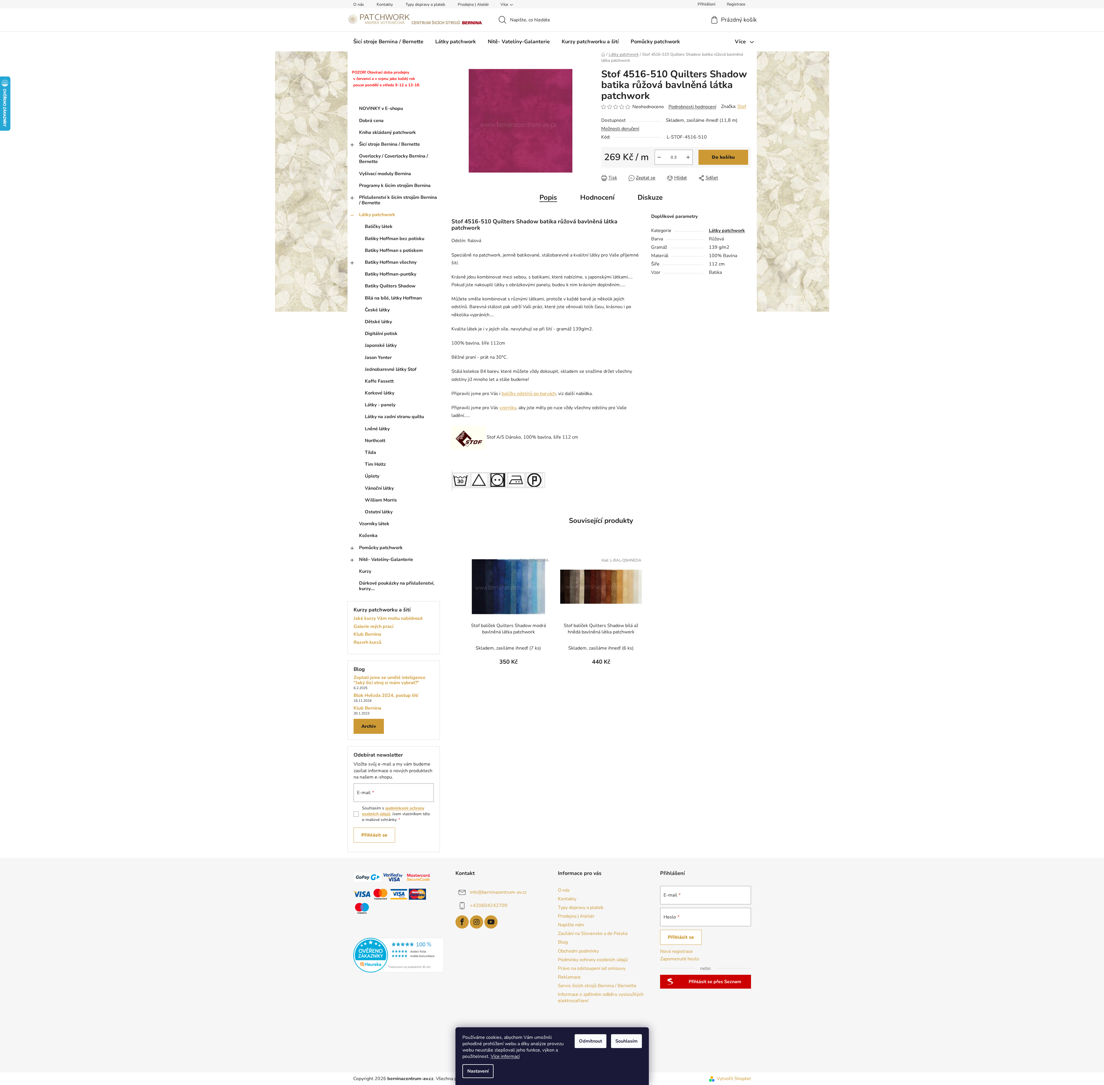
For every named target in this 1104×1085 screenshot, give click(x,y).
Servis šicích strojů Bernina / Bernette (597, 986)
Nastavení (478, 1071)
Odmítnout (590, 1041)
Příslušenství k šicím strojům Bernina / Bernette (398, 200)
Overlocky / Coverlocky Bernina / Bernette (393, 159)
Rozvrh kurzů (367, 642)
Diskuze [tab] (650, 197)
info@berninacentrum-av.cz (498, 892)
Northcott (375, 440)
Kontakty (385, 4)
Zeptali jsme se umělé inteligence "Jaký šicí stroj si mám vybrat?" (389, 680)
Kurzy (365, 571)
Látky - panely (380, 405)
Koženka (368, 535)
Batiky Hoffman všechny (390, 262)
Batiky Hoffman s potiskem (394, 250)
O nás (358, 4)
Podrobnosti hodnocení (692, 107)
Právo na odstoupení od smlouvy (591, 968)
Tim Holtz (375, 464)
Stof (741, 106)
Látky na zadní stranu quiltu (394, 417)
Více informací (505, 1056)
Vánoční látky (379, 488)
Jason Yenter (378, 357)
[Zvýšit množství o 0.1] (688, 157)
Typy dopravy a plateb (425, 4)
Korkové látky (379, 393)
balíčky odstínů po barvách (529, 393)
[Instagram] (476, 922)
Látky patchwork (377, 215)
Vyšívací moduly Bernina (385, 174)
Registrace (736, 4)
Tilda (370, 452)
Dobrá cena (371, 120)
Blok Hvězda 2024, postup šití (386, 695)
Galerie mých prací (373, 626)
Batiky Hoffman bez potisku (394, 238)
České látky (377, 310)
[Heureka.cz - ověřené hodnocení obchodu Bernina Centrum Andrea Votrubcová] (398, 955)
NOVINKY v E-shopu (381, 108)
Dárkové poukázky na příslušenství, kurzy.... (396, 586)
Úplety (372, 476)
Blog (563, 942)
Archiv (368, 726)
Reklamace (569, 977)
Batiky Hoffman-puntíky (390, 274)
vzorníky (507, 408)
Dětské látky (378, 322)
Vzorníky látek (374, 524)
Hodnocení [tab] (597, 197)
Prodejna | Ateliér (473, 4)
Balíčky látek (379, 226)
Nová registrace (676, 951)
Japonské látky (381, 345)
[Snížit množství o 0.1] (659, 157)
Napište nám (571, 925)
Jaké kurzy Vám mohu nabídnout (388, 618)
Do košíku (723, 157)
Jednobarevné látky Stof (390, 369)
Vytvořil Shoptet (734, 1078)
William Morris (381, 500)
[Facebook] (462, 922)
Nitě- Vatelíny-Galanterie (386, 559)
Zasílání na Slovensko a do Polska (592, 933)
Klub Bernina (367, 634)
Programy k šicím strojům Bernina (395, 185)
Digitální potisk (381, 333)
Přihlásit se (374, 835)
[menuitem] (388, 41)
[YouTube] (491, 922)
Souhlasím (626, 1041)
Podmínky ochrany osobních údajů (593, 960)
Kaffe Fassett (379, 381)
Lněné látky (377, 429)
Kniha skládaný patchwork (387, 132)
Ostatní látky (379, 512)
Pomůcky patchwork (381, 548)
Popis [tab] (548, 197)
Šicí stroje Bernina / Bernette (389, 144)
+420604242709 (488, 905)
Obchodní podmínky (578, 951)
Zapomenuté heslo (679, 959)
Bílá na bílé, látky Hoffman (393, 298)
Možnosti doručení (620, 129)
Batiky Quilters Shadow (390, 286)
